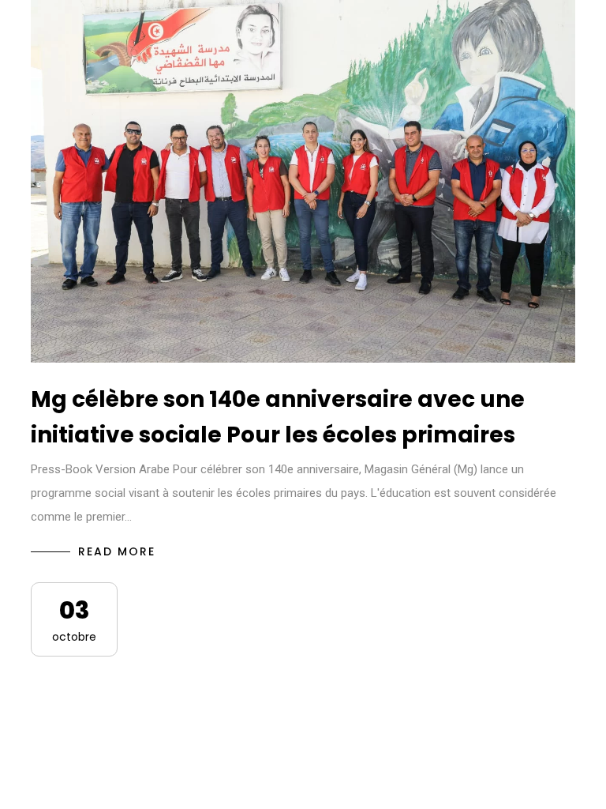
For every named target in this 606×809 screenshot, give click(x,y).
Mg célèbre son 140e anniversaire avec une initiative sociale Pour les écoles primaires (278, 417)
